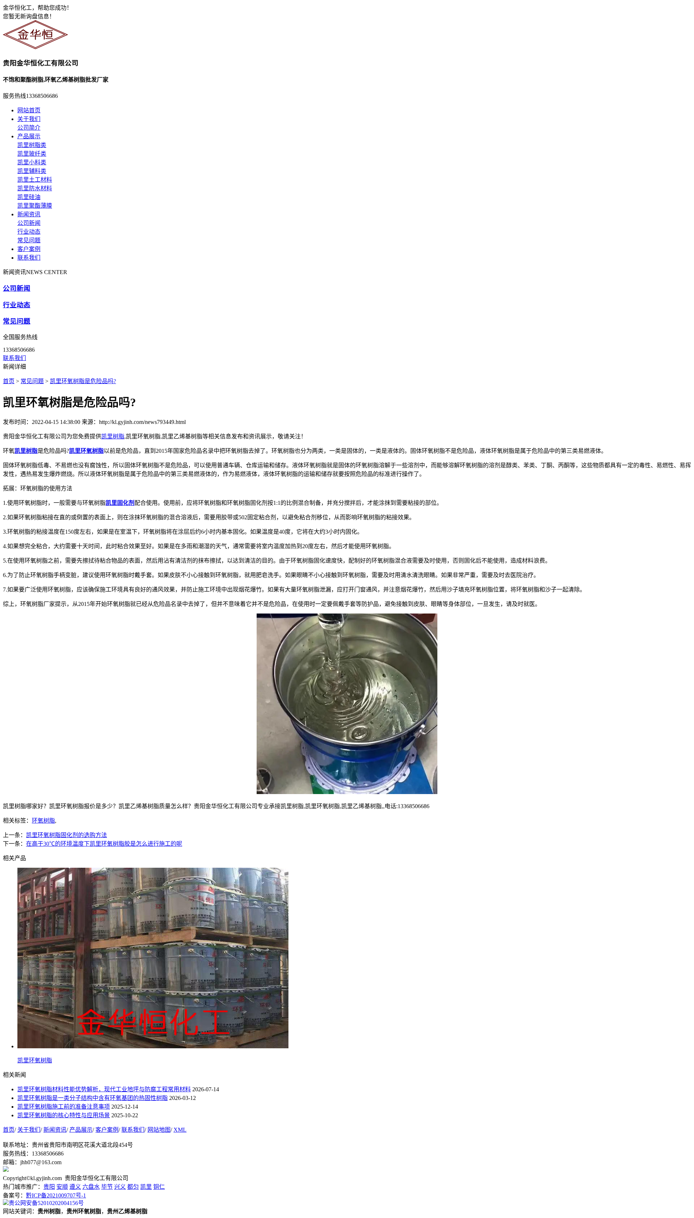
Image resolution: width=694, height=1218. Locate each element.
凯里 (146, 1187)
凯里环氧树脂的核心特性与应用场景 (63, 1115)
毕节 (107, 1187)
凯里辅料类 (31, 171)
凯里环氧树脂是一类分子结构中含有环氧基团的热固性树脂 (92, 1098)
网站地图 (159, 1130)
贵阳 (49, 1187)
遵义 (75, 1187)
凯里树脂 (112, 436)
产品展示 (28, 136)
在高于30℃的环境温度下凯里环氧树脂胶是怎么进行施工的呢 (104, 844)
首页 (8, 381)
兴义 (120, 1187)
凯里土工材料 (34, 180)
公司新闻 (28, 223)
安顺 (62, 1187)
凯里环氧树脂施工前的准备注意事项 (63, 1107)
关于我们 (28, 119)
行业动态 (28, 232)
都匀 (133, 1187)
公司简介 (28, 128)
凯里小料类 (31, 162)
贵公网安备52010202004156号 (46, 1203)
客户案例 (28, 249)
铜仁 (159, 1187)
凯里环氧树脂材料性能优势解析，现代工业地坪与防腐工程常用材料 (104, 1089)
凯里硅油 (28, 197)
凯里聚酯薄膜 (34, 206)
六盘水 (91, 1187)
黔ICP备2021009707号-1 (56, 1195)
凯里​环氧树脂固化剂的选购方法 (66, 835)
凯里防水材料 (34, 188)
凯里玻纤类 (31, 154)
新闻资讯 (28, 214)
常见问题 (28, 240)
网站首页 (28, 110)
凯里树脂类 (31, 145)
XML (180, 1130)
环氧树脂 (43, 821)
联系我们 (28, 258)
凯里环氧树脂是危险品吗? (83, 381)
